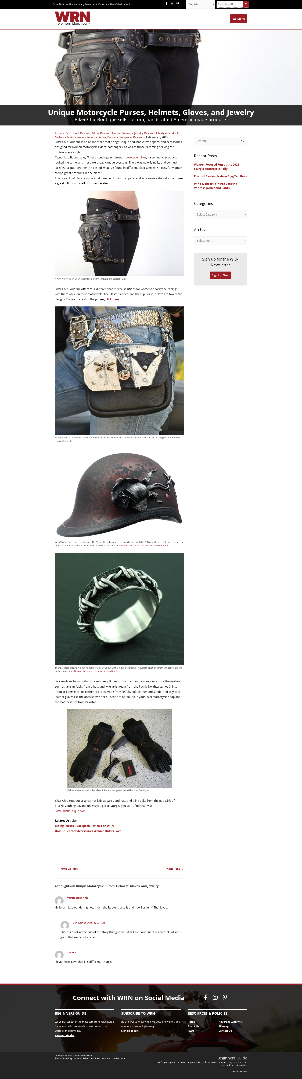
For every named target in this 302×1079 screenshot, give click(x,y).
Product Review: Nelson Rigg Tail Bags (220, 176)
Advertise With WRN (231, 1021)
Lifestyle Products (167, 133)
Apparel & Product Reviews (73, 133)
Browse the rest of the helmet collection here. (144, 545)
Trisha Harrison (77, 898)
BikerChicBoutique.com (70, 811)
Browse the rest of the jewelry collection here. (97, 671)
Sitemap (224, 1026)
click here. (113, 299)
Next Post (174, 869)
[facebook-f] (167, 3)
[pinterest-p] (178, 3)
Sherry (71, 952)
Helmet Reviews (122, 133)
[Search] (246, 4)
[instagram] (172, 3)
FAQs (191, 1030)
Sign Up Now (220, 275)
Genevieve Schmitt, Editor (89, 922)
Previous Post (66, 869)
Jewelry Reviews (144, 133)
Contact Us (225, 1030)
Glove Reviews (101, 133)
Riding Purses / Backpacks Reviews (121, 137)
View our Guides (64, 1035)
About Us (193, 1026)
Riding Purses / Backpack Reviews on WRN (84, 826)
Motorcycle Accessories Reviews (76, 137)
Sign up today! (130, 1030)
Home (191, 1021)
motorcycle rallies (134, 157)
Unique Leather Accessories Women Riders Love (88, 831)
